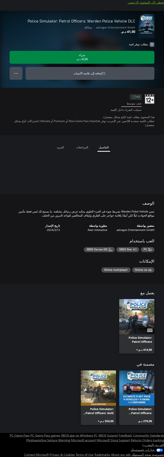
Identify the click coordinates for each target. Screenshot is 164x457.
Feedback (125, 435)
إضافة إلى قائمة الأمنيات (88, 73)
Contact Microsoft (36, 454)
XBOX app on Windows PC (79, 435)
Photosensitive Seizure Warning (48, 440)
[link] (136, 326)
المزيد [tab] (60, 147)
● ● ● (16, 73)
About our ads (121, 454)
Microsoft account (83, 440)
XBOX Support (108, 435)
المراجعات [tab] (82, 147)
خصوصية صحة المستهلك (147, 454)
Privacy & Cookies (62, 454)
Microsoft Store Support (113, 440)
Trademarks (102, 454)
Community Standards (148, 435)
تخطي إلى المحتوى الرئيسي (146, 2)
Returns (136, 440)
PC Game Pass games (45, 435)
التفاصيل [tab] (104, 147)
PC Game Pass (20, 435)
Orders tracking (153, 440)
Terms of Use (84, 454)
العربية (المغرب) (153, 445)
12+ (138, 97)
